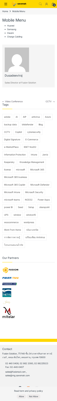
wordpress (29, 222)
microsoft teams (12, 199)
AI (17, 117)
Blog (41, 124)
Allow (21, 396)
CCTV (50, 101)
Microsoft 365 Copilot (14, 184)
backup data (10, 124)
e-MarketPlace (11, 147)
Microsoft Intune (12, 192)
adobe (7, 117)
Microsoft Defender (39, 184)
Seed (20, 207)
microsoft (20, 169)
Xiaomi (10, 33)
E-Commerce (31, 139)
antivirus (36, 117)
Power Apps (44, 199)
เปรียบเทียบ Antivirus (35, 237)
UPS (6, 214)
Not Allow (33, 396)
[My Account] (46, 4)
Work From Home (12, 229)
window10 (31, 214)
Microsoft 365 (37, 169)
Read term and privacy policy (28, 391)
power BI (8, 207)
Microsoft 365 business (15, 177)
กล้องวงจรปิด (32, 229)
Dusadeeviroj (13, 75)
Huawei (10, 25)
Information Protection (15, 154)
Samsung (11, 29)
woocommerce (11, 222)
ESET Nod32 (30, 147)
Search (40, 4)
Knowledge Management (32, 162)
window (17, 214)
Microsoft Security (34, 192)
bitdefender (27, 124)
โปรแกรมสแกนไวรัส (13, 245)
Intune (34, 154)
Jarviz (45, 154)
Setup (31, 207)
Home (5, 11)
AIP (24, 117)
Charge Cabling (14, 36)
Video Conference (12, 101)
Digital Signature (12, 139)
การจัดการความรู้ (12, 237)
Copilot (18, 132)
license (7, 169)
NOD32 (28, 199)
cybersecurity (34, 132)
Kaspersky (9, 162)
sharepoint (44, 207)
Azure (48, 117)
